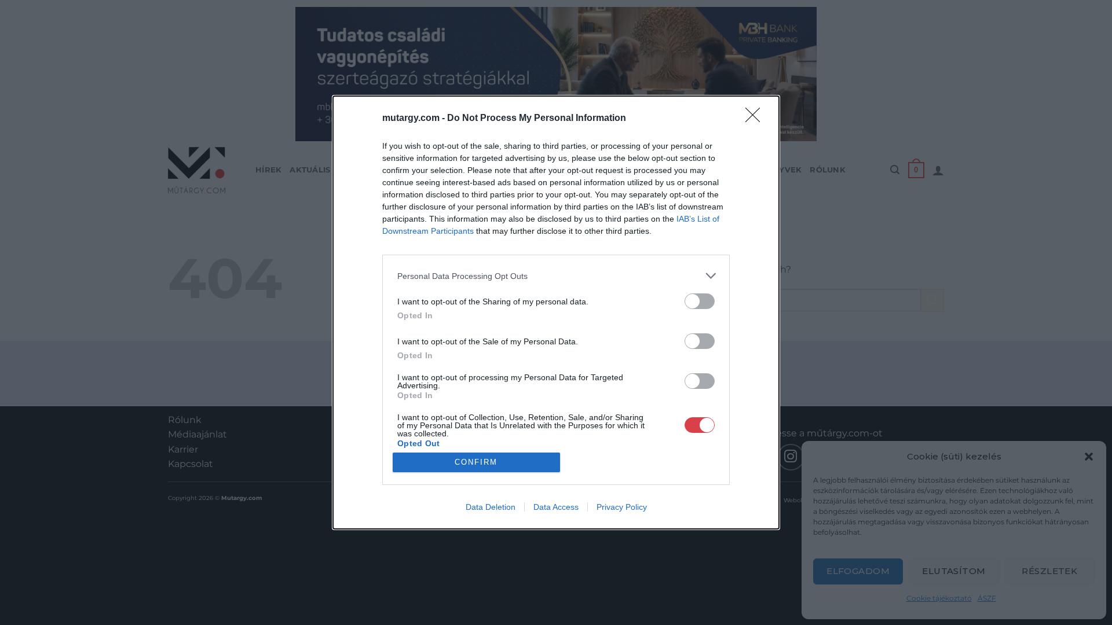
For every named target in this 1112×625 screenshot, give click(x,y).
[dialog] (556, 312)
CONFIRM (476, 462)
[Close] (756, 119)
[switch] (700, 301)
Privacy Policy (622, 507)
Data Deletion (490, 507)
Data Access (556, 507)
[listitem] (556, 276)
